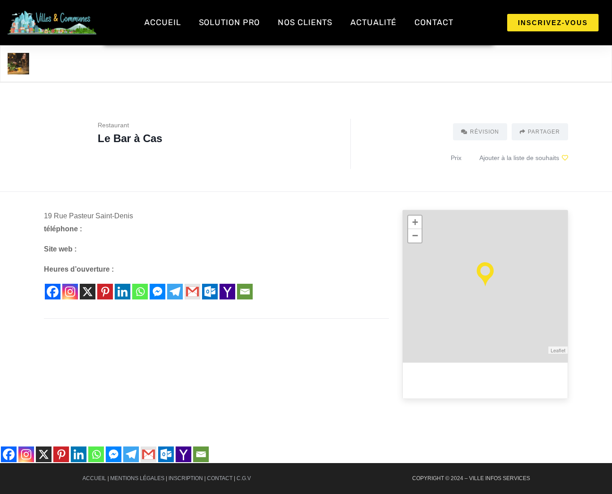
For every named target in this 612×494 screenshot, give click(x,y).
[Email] (245, 291)
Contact (220, 478)
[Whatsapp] (140, 291)
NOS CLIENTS (305, 22)
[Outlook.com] (210, 291)
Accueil (94, 478)
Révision (484, 132)
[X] (87, 291)
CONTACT (433, 22)
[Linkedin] (122, 291)
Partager (544, 132)
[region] (116, 423)
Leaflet (558, 350)
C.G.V (244, 478)
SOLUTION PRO (229, 22)
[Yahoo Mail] (227, 291)
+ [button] (415, 222)
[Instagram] (70, 291)
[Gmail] (192, 291)
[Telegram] (175, 291)
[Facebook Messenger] (157, 291)
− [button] (415, 235)
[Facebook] (52, 291)
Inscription (185, 478)
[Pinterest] (105, 291)
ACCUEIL (162, 22)
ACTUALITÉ (373, 22)
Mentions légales (137, 478)
